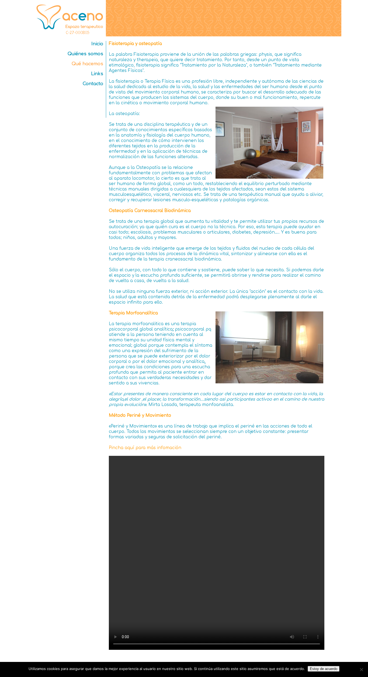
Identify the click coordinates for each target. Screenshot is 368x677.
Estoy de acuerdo (323, 669)
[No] (361, 669)
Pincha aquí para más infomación (145, 447)
